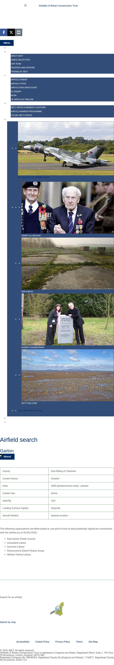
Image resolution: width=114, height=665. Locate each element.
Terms (79, 641)
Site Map (93, 641)
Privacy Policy (62, 641)
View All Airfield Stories (30, 410)
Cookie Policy (42, 641)
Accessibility (22, 641)
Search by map (8, 622)
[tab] (7, 457)
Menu (7, 43)
